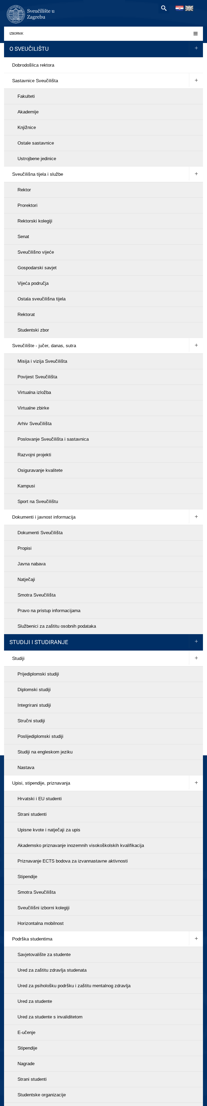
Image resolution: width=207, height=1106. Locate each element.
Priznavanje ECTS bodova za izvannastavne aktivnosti (73, 861)
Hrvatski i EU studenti (40, 798)
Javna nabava (32, 563)
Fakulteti (26, 96)
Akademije (28, 111)
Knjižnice (27, 127)
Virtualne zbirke (33, 408)
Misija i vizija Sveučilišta (42, 361)
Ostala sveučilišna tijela (41, 298)
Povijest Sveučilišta (37, 376)
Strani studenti (32, 814)
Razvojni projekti (34, 454)
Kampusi (26, 486)
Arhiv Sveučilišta (34, 423)
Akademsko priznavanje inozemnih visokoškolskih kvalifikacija (81, 845)
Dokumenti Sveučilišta (40, 532)
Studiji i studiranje (38, 642)
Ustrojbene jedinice (37, 158)
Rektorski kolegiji (35, 221)
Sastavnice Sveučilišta (35, 80)
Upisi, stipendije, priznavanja (41, 783)
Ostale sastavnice (36, 143)
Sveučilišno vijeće (36, 252)
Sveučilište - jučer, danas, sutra (44, 345)
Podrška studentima (32, 939)
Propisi (25, 548)
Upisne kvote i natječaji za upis (49, 829)
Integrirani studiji (34, 705)
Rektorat (26, 314)
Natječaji (26, 579)
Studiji (18, 658)
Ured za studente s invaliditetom (50, 1016)
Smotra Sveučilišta (37, 595)
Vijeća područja (33, 283)
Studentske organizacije (42, 1094)
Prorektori (27, 205)
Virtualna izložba (34, 392)
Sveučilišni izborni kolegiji (44, 907)
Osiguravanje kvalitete (40, 470)
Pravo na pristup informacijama (49, 610)
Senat (23, 236)
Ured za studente (35, 1001)
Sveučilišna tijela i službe (37, 174)
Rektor (24, 189)
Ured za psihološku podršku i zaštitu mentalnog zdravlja (74, 985)
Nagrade (26, 1063)
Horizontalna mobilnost (41, 923)
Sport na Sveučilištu (38, 501)
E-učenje (26, 1032)
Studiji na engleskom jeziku (45, 752)
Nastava (26, 767)
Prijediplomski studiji (38, 674)
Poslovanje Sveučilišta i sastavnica (53, 439)
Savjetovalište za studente (44, 954)
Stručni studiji (31, 720)
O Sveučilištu (29, 49)
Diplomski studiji (34, 689)
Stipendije (27, 876)
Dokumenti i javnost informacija (43, 517)
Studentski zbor (33, 330)
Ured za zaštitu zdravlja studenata (52, 970)
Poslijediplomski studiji (40, 736)
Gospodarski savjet (37, 267)
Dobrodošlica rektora (33, 65)
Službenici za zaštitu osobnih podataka (57, 626)
